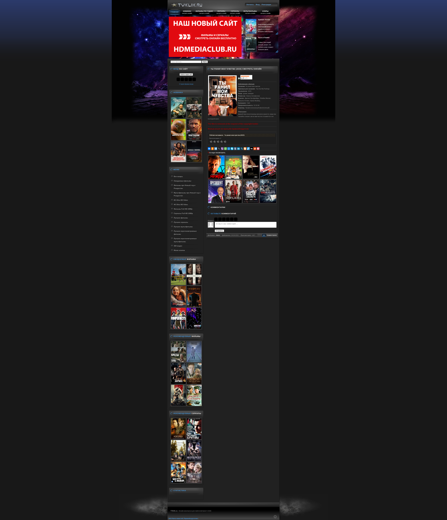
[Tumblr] (235, 148)
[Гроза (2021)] (194, 361)
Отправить (219, 231)
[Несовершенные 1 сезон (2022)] (178, 328)
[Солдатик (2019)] (194, 383)
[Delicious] (248, 148)
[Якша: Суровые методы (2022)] (194, 328)
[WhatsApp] (225, 148)
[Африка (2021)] (178, 383)
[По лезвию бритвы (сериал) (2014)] (194, 439)
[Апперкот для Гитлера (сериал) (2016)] (194, 460)
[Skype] (232, 148)
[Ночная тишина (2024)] (194, 161)
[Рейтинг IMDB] (239, 79)
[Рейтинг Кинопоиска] (246, 79)
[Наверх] (275, 516)
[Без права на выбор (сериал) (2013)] (178, 482)
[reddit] (254, 148)
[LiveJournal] (241, 148)
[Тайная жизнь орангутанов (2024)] (178, 139)
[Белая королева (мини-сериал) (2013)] (251, 178)
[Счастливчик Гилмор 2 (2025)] (178, 284)
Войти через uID (186, 74)
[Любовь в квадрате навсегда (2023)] (178, 306)
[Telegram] (215, 148)
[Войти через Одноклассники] (235, 219)
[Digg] (251, 148)
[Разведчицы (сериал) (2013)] (178, 439)
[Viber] (222, 148)
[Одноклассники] (212, 148)
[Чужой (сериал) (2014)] (216, 178)
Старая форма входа (186, 84)
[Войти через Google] (232, 219)
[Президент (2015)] (216, 202)
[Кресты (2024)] (178, 361)
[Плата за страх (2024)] (178, 118)
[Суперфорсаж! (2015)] (268, 178)
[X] (219, 148)
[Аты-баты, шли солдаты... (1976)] (194, 405)
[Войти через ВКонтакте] (220, 219)
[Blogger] (245, 148)
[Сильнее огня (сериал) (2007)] (194, 482)
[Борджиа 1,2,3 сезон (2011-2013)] (233, 202)
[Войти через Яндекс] (228, 219)
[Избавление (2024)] (194, 284)
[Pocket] (258, 148)
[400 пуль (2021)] (268, 202)
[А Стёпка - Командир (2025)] (194, 118)
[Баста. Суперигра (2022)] (251, 202)
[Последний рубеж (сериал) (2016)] (178, 460)
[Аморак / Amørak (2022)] (194, 306)
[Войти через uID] (216, 219)
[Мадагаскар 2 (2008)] (233, 178)
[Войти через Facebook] (224, 219)
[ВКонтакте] (209, 148)
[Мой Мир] (228, 148)
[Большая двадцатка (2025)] (178, 161)
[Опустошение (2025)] (194, 139)
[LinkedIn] (238, 148)
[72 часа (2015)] (178, 405)
